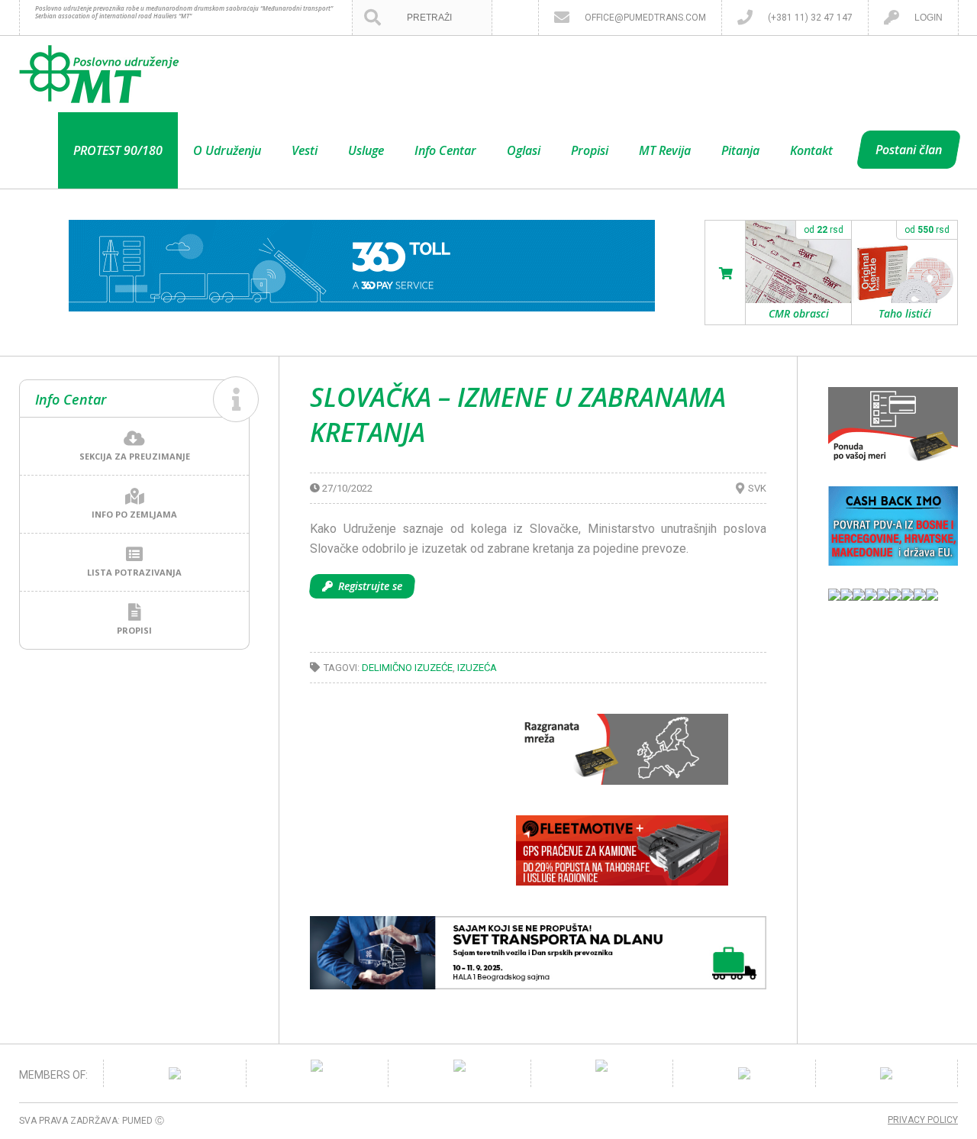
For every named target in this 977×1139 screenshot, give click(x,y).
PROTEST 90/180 (118, 150)
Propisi (589, 150)
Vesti (305, 150)
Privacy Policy (923, 1120)
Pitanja (740, 150)
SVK (757, 488)
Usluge (366, 150)
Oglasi (523, 150)
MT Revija (665, 150)
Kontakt (811, 150)
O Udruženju (227, 150)
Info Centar (445, 150)
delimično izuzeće (407, 667)
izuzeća (477, 667)
